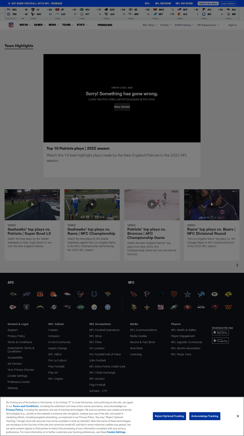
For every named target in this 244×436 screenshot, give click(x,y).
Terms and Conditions (26, 406)
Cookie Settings (116, 432)
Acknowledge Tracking (204, 416)
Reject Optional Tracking (169, 416)
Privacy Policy (14, 409)
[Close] (238, 416)
